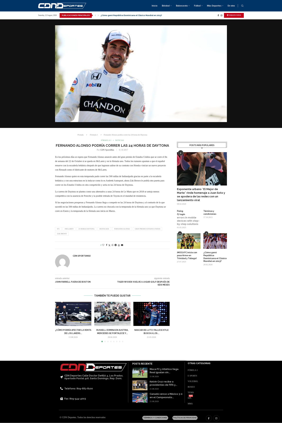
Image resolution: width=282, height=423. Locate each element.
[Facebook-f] (209, 418)
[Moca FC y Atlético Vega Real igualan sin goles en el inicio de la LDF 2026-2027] (139, 373)
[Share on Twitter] (109, 245)
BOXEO (191, 387)
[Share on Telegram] (116, 245)
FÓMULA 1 (193, 370)
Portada (81, 135)
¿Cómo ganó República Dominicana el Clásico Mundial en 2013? (215, 256)
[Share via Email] (122, 245)
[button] (95, 15)
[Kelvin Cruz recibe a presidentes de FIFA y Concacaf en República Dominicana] (139, 385)
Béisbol (166, 5)
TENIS (191, 393)
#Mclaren (69, 229)
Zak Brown (62, 234)
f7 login (181, 214)
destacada (104, 229)
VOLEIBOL (193, 381)
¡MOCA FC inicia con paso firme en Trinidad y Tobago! (187, 255)
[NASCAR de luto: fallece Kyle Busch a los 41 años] (151, 314)
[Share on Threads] (119, 245)
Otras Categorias (199, 363)
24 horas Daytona (86, 229)
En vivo (231, 5)
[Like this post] (103, 245)
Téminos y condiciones (209, 212)
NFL (190, 398)
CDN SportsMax (107, 150)
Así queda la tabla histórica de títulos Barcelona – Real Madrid (131, 15)
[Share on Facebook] (106, 245)
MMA (190, 404)
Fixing (180, 211)
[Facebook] (218, 15)
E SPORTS (192, 376)
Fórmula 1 (94, 135)
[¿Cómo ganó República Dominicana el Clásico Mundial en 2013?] (215, 241)
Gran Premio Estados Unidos (147, 229)
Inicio (154, 5)
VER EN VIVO (235, 15)
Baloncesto (182, 5)
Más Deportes (214, 5)
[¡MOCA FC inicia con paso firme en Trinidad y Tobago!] (188, 241)
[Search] (242, 6)
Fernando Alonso (122, 229)
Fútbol (197, 5)
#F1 (58, 229)
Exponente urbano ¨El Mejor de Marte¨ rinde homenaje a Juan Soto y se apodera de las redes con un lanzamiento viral (201, 195)
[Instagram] (221, 15)
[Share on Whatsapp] (112, 245)
